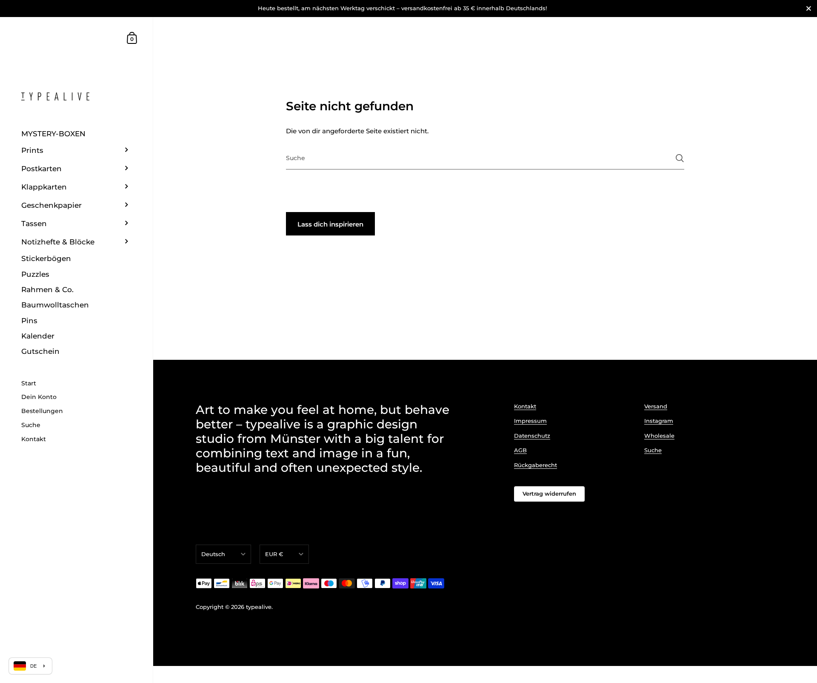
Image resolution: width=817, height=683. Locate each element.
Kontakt (525, 406)
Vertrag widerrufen (549, 493)
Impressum (530, 420)
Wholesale (659, 435)
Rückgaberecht (535, 465)
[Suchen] (679, 158)
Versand (655, 406)
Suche (653, 450)
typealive (258, 606)
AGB (520, 450)
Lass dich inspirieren (330, 224)
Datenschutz (532, 435)
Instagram (658, 420)
